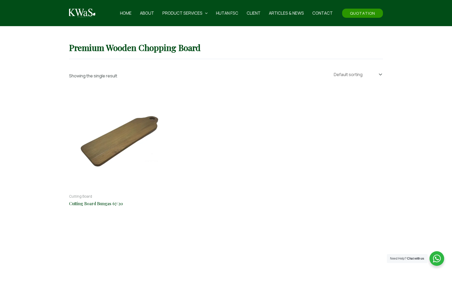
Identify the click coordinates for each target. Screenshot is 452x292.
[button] (205, 13)
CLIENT (254, 13)
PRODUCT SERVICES (182, 13)
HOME (126, 13)
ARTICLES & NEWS (286, 13)
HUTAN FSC (227, 13)
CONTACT (322, 13)
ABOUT (147, 13)
